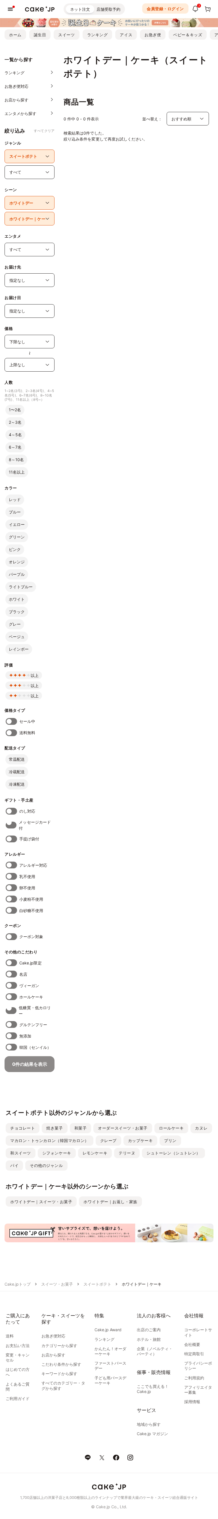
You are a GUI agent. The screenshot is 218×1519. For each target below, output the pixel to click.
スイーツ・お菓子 (57, 1284)
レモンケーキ (95, 1153)
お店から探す (53, 1354)
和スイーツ (20, 1153)
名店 (23, 974)
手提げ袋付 (29, 838)
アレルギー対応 (33, 865)
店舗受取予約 (108, 9)
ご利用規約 (194, 1377)
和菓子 (80, 1128)
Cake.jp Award (108, 1329)
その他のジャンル (46, 1165)
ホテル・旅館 (149, 1339)
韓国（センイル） (35, 1047)
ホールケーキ (31, 996)
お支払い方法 (18, 1345)
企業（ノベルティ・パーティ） (155, 1351)
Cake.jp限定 (30, 962)
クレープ (108, 1140)
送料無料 (27, 732)
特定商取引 (194, 1353)
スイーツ (66, 34)
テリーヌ (127, 1153)
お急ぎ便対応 (53, 1335)
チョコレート (22, 1128)
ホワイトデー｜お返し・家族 (110, 1201)
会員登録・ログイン (165, 8)
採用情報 (192, 1401)
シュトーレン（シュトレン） (173, 1153)
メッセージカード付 (35, 825)
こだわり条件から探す (61, 1364)
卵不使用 (27, 887)
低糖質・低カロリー (35, 1010)
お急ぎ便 (152, 34)
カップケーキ (140, 1140)
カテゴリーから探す (59, 1345)
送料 (10, 1335)
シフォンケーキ (56, 1153)
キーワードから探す (59, 1373)
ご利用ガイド (18, 1398)
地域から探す (149, 1424)
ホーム (15, 34)
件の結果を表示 (29, 1064)
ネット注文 (80, 9)
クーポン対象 (31, 936)
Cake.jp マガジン (152, 1433)
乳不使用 (27, 876)
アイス (126, 34)
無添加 (25, 1036)
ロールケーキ (171, 1128)
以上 (35, 675)
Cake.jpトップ (18, 1284)
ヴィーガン (29, 985)
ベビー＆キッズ (187, 34)
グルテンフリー (33, 1024)
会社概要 (192, 1344)
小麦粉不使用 (31, 899)
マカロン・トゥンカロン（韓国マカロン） (49, 1140)
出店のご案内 (149, 1329)
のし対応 (27, 811)
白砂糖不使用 (31, 910)
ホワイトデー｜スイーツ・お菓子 (41, 1201)
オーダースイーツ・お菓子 (123, 1128)
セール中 (27, 721)
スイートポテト (97, 1284)
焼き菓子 (54, 1128)
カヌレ (201, 1128)
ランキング (97, 34)
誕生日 (40, 34)
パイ (14, 1165)
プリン (170, 1140)
